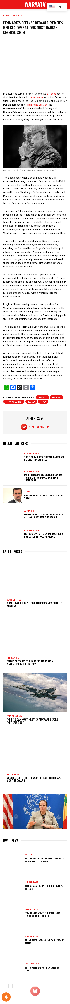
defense (51, 93)
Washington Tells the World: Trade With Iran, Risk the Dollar (33, 779)
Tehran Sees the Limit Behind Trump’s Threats (44, 887)
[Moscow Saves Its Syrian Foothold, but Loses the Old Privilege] (12, 533)
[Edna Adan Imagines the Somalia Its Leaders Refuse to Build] (12, 913)
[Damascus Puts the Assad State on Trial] (12, 495)
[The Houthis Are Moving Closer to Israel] (12, 967)
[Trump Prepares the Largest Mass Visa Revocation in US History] (35, 634)
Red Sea (31, 401)
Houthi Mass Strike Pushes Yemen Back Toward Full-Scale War (44, 860)
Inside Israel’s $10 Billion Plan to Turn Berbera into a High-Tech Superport (43, 477)
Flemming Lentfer (37, 104)
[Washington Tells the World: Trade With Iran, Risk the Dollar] (35, 751)
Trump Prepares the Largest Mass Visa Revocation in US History (29, 662)
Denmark (42, 397)
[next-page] (10, 986)
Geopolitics (13, 600)
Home (6, 15)
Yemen (43, 401)
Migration (12, 658)
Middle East (13, 774)
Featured (56, 397)
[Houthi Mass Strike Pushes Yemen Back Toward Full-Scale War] (12, 858)
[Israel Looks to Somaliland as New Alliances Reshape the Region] (12, 514)
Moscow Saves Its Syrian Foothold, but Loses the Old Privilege (43, 535)
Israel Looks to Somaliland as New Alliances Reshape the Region (43, 516)
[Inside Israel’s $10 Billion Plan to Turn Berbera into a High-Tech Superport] (12, 476)
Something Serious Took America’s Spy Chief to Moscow (34, 604)
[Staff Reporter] (25, 427)
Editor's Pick (31, 453)
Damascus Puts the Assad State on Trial (43, 497)
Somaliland (31, 909)
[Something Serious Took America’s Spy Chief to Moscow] (35, 576)
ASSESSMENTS (32, 855)
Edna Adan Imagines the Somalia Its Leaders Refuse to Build (42, 914)
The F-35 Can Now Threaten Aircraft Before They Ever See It (44, 458)
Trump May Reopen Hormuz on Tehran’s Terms (44, 942)
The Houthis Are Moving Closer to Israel (42, 969)
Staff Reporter (39, 427)
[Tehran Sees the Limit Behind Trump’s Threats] (12, 885)
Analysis (17, 15)
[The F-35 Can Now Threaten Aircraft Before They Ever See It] (12, 457)
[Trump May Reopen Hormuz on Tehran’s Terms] (12, 940)
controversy (36, 97)
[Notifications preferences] (6, 997)
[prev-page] (5, 986)
